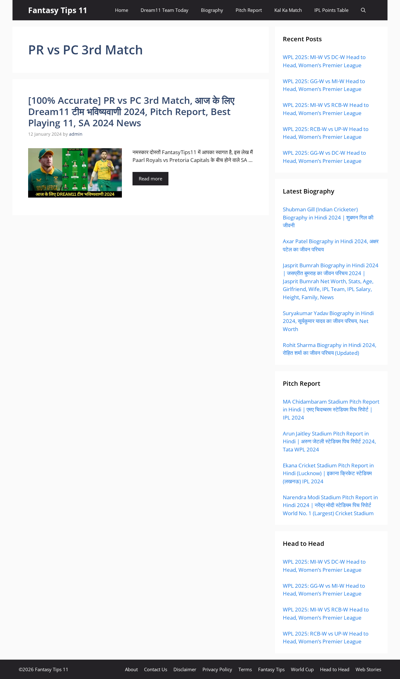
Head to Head (334, 669)
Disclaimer (184, 669)
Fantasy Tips (271, 669)
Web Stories (368, 669)
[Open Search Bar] (363, 10)
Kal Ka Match (288, 10)
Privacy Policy (217, 669)
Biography (212, 10)
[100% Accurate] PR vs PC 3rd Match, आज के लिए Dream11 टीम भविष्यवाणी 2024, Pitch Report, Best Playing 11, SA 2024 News (131, 111)
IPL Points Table (331, 10)
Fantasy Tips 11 (57, 10)
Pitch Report (249, 10)
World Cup (302, 669)
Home (121, 10)
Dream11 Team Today (164, 10)
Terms (245, 669)
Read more (150, 178)
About (131, 669)
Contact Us (155, 669)
